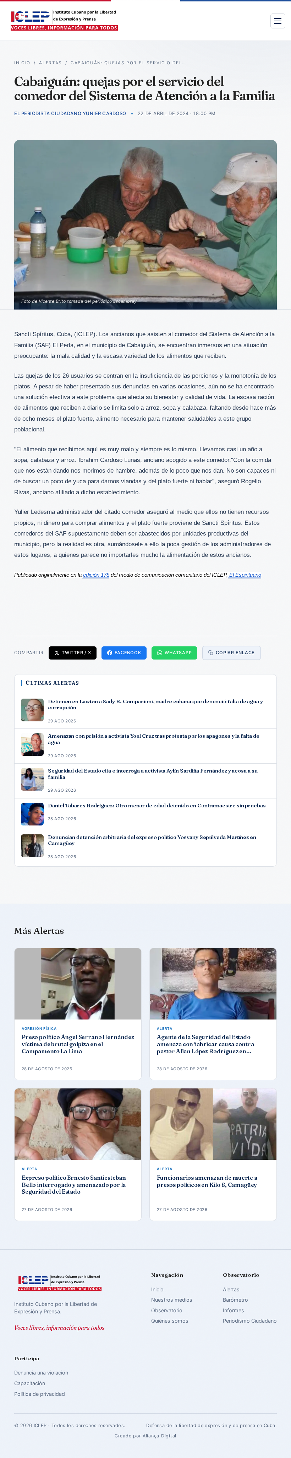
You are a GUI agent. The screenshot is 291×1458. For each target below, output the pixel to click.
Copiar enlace (235, 652)
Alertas (50, 62)
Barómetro (235, 1300)
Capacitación (29, 1383)
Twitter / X (76, 652)
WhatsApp (178, 652)
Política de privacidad (39, 1394)
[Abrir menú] (277, 21)
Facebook (128, 652)
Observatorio (166, 1310)
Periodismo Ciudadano (250, 1321)
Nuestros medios (171, 1300)
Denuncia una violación (41, 1373)
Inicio (22, 62)
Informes (233, 1310)
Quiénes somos (169, 1321)
